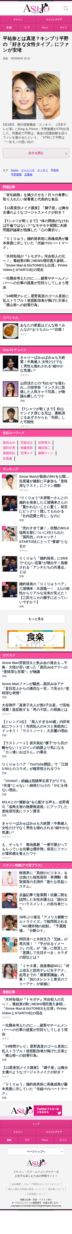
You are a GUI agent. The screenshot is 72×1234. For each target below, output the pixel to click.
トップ (36, 1124)
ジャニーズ (28, 170)
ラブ (27, 1140)
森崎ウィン (46, 453)
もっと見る (36, 618)
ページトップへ (36, 1151)
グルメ (44, 1140)
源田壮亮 (9, 447)
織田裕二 (44, 447)
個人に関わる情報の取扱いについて (26, 1189)
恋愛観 (28, 174)
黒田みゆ (9, 442)
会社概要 (16, 1184)
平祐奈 (55, 170)
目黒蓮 (7, 458)
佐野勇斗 (44, 442)
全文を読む (36, 153)
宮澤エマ (27, 453)
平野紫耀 (16, 174)
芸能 (22, 400)
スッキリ (42, 170)
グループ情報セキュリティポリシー (42, 1184)
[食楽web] (36, 647)
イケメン (24, 375)
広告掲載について (36, 1194)
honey (14, 170)
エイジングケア (54, 1132)
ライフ (23, 334)
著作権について (56, 1189)
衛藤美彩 (27, 447)
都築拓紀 (9, 453)
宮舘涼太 (27, 442)
